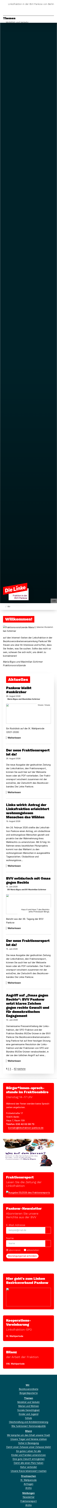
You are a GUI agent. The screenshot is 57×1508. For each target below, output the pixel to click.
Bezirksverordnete (28, 1389)
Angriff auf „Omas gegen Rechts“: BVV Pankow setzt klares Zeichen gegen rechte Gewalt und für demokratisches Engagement (27, 1005)
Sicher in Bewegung (28, 1443)
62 (15, 1068)
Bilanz (11, 1352)
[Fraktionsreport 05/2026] (28, 1192)
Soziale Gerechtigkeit (28, 1410)
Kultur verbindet (28, 1467)
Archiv (28, 1487)
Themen (9, 18)
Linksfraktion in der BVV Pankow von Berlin (31, 4)
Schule (28, 1418)
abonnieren (15, 1250)
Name (10, 1238)
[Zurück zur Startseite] (16, 591)
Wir (27, 1385)
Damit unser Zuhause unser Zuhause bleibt (28, 1447)
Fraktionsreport (20, 1177)
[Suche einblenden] (44, 9)
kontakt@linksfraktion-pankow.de (25, 1127)
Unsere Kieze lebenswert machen (29, 1470)
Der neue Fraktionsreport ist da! (28, 752)
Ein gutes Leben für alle (28, 1451)
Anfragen (28, 1484)
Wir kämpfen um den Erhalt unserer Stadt (28, 1435)
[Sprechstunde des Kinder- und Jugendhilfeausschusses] (28, 1152)
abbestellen (33, 1250)
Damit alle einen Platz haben (28, 1462)
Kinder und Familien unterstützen (28, 1455)
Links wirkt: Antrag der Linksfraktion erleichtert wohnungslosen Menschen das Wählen (27, 811)
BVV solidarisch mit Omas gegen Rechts (28, 880)
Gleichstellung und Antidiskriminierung (28, 1421)
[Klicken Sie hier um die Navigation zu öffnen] (52, 9)
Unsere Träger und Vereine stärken (28, 1439)
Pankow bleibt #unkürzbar (18, 690)
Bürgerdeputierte (28, 1393)
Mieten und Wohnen (28, 1406)
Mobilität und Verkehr (17, 22)
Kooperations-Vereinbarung (18, 1322)
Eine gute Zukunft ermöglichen (29, 1459)
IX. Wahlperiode (28, 1480)
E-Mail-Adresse (15, 1225)
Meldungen (28, 1493)
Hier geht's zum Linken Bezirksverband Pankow (27, 1281)
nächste (21, 1068)
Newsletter (29, 1497)
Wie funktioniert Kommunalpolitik (28, 1426)
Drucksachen (28, 1476)
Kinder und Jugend (28, 1414)
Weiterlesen (14, 737)
